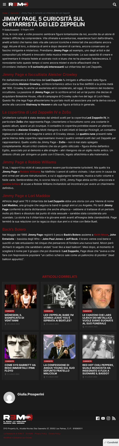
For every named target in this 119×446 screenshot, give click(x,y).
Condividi (112, 442)
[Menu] (4, 4)
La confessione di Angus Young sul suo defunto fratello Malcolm (59, 369)
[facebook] (97, 418)
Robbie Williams (30, 171)
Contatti (29, 434)
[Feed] (114, 418)
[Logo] (18, 4)
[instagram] (108, 418)
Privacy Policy (41, 434)
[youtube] (103, 418)
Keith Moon (101, 234)
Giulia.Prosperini (12, 30)
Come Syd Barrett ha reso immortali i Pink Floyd (20, 368)
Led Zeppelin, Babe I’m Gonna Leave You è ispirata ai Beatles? (59, 318)
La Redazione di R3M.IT (13, 434)
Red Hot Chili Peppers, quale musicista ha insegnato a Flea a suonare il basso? (98, 369)
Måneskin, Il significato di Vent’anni (14, 318)
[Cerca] (114, 4)
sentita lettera (11, 183)
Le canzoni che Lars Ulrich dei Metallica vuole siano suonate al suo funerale (97, 319)
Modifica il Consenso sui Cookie (17, 438)
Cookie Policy (54, 434)
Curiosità (14, 13)
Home (4, 13)
